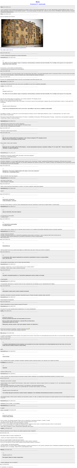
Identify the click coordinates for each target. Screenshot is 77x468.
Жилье (38, 1)
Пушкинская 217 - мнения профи (37, 4)
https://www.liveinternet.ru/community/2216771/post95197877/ (13, 47)
